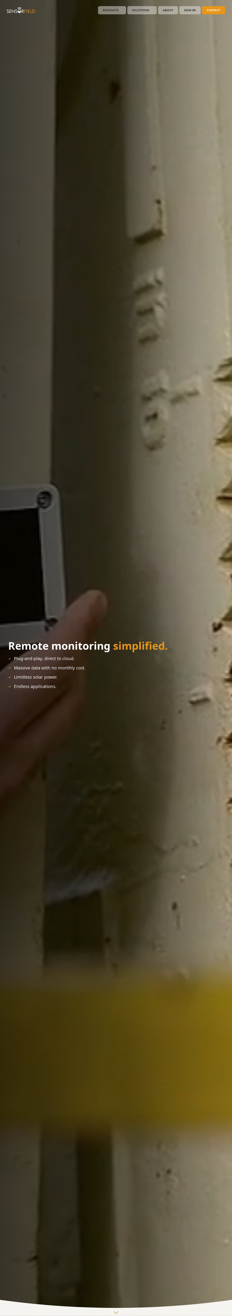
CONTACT (213, 10)
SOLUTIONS (140, 10)
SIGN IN (190, 10)
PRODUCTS (111, 10)
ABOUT (168, 10)
